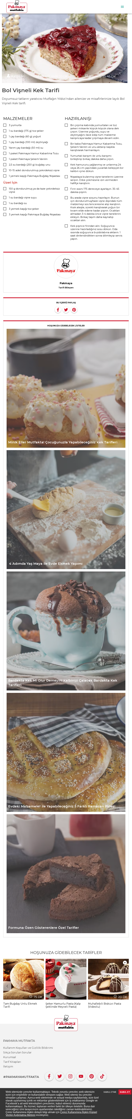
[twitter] (66, 309)
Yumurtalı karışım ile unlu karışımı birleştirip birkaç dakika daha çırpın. (92, 157)
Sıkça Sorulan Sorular (17, 1052)
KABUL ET (125, 1092)
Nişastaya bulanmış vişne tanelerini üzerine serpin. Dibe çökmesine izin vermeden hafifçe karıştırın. (96, 180)
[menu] (122, 7)
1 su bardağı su (18, 203)
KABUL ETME (110, 1092)
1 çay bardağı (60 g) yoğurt (25, 136)
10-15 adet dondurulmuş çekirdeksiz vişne (34, 170)
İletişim (8, 1066)
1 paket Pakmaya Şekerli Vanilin (28, 159)
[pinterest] (74, 309)
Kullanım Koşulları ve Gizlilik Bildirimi (28, 1047)
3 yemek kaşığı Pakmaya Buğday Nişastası (35, 214)
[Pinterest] (91, 1075)
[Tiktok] (102, 1075)
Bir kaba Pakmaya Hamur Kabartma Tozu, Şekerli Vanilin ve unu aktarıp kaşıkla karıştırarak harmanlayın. (96, 147)
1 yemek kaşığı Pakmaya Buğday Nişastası (34, 175)
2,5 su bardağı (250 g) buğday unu (29, 164)
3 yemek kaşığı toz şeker (24, 208)
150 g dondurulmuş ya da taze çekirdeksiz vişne (34, 190)
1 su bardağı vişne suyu (23, 197)
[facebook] (58, 309)
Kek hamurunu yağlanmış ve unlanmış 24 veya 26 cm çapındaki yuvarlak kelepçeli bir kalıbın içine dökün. (96, 168)
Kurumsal (9, 1057)
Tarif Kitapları (12, 1061)
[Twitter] (59, 1075)
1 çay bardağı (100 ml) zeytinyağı (28, 142)
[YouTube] (80, 1075)
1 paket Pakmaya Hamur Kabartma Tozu (34, 153)
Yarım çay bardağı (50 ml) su (26, 147)
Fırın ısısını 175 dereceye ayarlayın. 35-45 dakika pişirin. (94, 190)
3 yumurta (15, 125)
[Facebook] (49, 1075)
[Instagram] (70, 1075)
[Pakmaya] (66, 1023)
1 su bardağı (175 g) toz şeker (26, 130)
